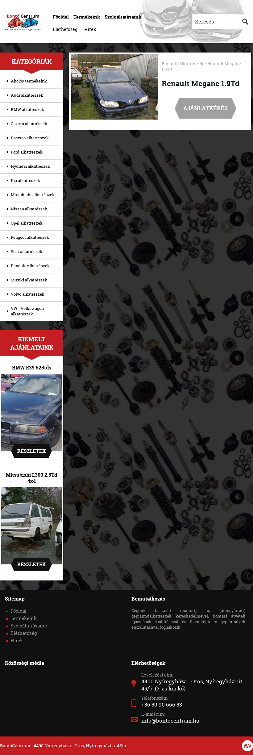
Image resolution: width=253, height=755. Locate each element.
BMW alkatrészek (27, 109)
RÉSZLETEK (31, 451)
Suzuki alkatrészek (29, 280)
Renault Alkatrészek (30, 265)
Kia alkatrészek (25, 180)
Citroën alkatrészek (29, 123)
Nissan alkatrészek (29, 209)
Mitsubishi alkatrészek (33, 194)
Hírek (90, 29)
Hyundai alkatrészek (30, 166)
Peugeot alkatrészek (30, 237)
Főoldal (61, 17)
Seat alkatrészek (26, 251)
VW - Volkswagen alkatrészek (27, 311)
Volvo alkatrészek (27, 294)
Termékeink (86, 17)
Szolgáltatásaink (123, 17)
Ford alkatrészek (27, 152)
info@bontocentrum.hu (170, 720)
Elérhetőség (65, 29)
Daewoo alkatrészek (30, 138)
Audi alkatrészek (27, 95)
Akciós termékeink (29, 81)
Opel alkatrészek (27, 223)
